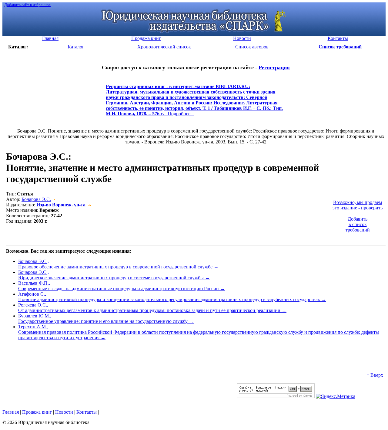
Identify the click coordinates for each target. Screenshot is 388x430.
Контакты (86, 412)
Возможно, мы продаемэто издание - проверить (358, 205)
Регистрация (274, 67)
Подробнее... (194, 102)
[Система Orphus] (276, 396)
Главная (10, 412)
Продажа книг (37, 412)
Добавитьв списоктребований (358, 224)
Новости (64, 412)
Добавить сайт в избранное (27, 4)
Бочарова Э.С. (36, 199)
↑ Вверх (375, 375)
